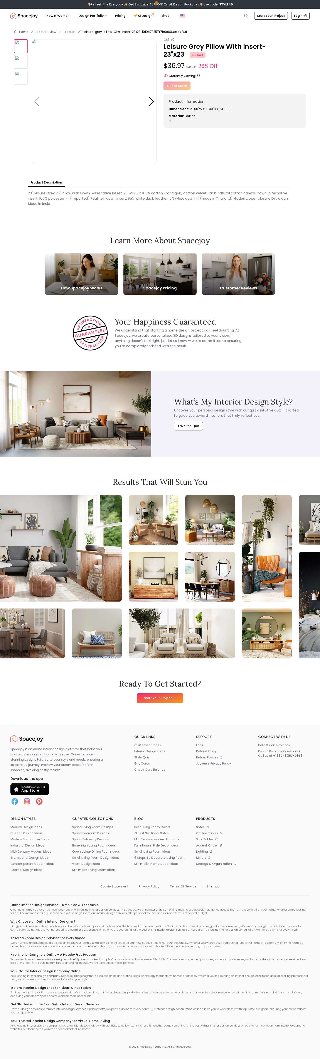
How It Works (56, 16)
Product (70, 32)
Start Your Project (271, 16)
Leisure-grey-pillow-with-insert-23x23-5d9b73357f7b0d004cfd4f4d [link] (135, 32)
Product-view (46, 32)
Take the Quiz (188, 426)
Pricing (120, 16)
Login (298, 16)
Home (23, 32)
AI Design (145, 16)
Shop (166, 16)
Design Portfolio (91, 16)
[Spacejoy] (24, 15)
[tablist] (46, 182)
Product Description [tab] (46, 182)
